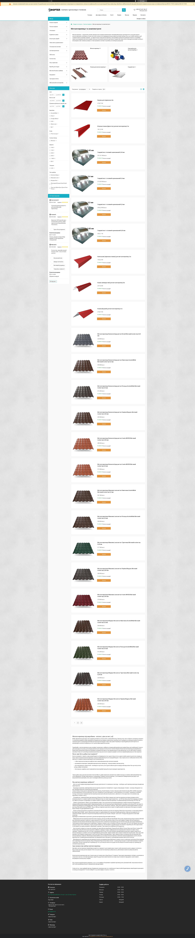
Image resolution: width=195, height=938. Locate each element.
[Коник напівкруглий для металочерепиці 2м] (83, 287)
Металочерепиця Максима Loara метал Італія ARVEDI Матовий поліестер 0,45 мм (116, 595)
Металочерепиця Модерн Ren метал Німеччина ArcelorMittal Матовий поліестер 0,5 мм (118, 621)
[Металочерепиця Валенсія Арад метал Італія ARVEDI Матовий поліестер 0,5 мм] (83, 470)
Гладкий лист (131, 67)
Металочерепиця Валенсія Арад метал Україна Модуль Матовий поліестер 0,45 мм (117, 413)
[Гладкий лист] (117, 73)
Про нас (127, 15)
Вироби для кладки (54, 66)
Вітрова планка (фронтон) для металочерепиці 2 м (113, 126)
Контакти (143, 15)
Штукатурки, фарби (54, 38)
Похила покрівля (54, 22)
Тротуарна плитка (54, 78)
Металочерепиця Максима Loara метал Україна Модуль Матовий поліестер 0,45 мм (117, 569)
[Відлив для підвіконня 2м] (83, 105)
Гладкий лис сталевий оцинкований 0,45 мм (111, 152)
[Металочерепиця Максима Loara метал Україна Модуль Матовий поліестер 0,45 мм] (83, 574)
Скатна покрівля (87, 24)
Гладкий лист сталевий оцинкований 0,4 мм (111, 178)
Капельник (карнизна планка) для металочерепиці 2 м (114, 256)
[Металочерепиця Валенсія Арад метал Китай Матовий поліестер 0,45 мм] (83, 339)
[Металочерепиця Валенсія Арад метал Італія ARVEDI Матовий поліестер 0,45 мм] (83, 444)
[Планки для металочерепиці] (79, 73)
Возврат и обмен (141, 18)
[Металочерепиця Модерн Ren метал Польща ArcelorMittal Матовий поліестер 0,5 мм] (83, 652)
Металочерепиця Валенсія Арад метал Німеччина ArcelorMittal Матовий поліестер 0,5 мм (116, 361)
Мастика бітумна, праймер (56, 70)
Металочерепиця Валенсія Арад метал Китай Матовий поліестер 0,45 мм (119, 335)
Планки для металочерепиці (97, 67)
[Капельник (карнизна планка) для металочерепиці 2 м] (83, 261)
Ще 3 (52, 161)
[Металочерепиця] (79, 55)
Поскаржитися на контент (94, 936)
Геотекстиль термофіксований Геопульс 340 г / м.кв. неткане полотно (58, 252)
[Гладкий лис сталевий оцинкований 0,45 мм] (83, 157)
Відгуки (135, 15)
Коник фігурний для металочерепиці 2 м (109, 308)
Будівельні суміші (54, 34)
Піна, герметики (53, 62)
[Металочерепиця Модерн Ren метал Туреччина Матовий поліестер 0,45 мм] (83, 678)
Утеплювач (52, 30)
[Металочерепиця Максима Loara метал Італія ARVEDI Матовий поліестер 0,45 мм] (83, 600)
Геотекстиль (53, 58)
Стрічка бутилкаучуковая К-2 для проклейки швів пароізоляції (58, 207)
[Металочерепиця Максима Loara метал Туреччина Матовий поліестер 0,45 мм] (83, 548)
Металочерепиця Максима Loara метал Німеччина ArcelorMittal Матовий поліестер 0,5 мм (116, 491)
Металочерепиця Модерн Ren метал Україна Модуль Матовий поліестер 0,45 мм (116, 699)
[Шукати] (124, 10)
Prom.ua (105, 935)
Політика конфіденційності (107, 936)
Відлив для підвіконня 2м (105, 100)
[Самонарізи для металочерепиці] (117, 55)
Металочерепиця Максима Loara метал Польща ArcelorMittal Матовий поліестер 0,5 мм (118, 517)
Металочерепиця (94, 48)
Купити (104, 110)
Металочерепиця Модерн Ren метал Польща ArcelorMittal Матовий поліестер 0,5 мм (118, 647)
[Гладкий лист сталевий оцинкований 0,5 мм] (83, 209)
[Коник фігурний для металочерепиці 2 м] (83, 313)
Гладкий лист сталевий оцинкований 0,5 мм (111, 204)
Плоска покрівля (54, 26)
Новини (119, 15)
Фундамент (52, 74)
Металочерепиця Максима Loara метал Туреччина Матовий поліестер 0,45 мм (118, 543)
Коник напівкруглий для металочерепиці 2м (111, 282)
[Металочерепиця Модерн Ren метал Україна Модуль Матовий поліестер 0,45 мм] (83, 704)
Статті (111, 15)
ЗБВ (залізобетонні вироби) (56, 82)
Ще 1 (52, 127)
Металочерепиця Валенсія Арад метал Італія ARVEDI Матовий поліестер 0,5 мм (116, 465)
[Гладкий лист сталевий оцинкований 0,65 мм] (83, 235)
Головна (90, 15)
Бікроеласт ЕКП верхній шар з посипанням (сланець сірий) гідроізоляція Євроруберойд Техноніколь (58, 222)
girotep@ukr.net (52, 911)
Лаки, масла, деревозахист (56, 42)
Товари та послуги (77, 24)
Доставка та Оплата (101, 15)
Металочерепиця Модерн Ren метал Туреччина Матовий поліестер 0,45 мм (118, 673)
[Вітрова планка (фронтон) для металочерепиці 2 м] (83, 131)
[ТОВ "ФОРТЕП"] (54, 10)
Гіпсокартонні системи (55, 46)
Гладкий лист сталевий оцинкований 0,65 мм (111, 230)
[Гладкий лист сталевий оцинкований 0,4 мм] (83, 183)
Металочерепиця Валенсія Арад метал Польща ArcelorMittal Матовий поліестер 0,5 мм (118, 387)
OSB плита (52, 54)
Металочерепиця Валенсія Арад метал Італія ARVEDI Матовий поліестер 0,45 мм (116, 439)
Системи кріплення (54, 50)
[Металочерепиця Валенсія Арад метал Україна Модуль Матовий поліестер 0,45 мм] (83, 418)
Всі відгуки (52, 281)
